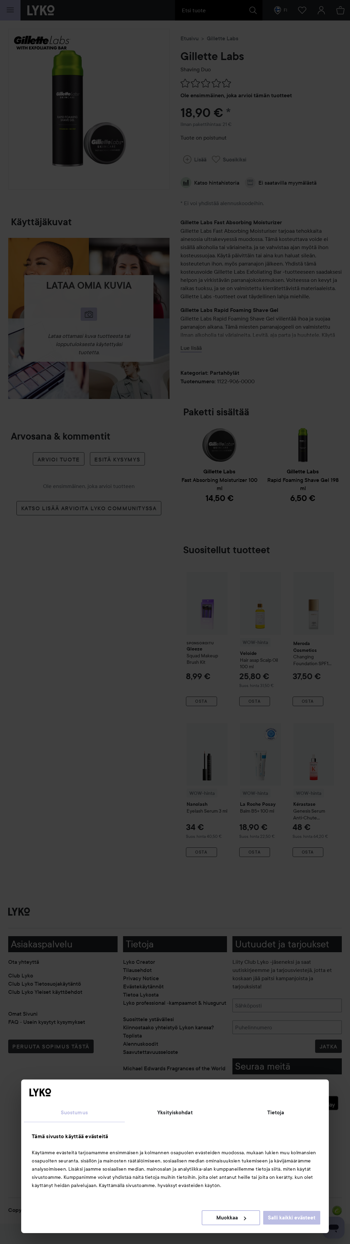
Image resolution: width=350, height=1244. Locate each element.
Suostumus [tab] (74, 1113)
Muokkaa (227, 1218)
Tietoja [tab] (275, 1113)
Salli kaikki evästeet (291, 1218)
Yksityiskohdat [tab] (174, 1113)
